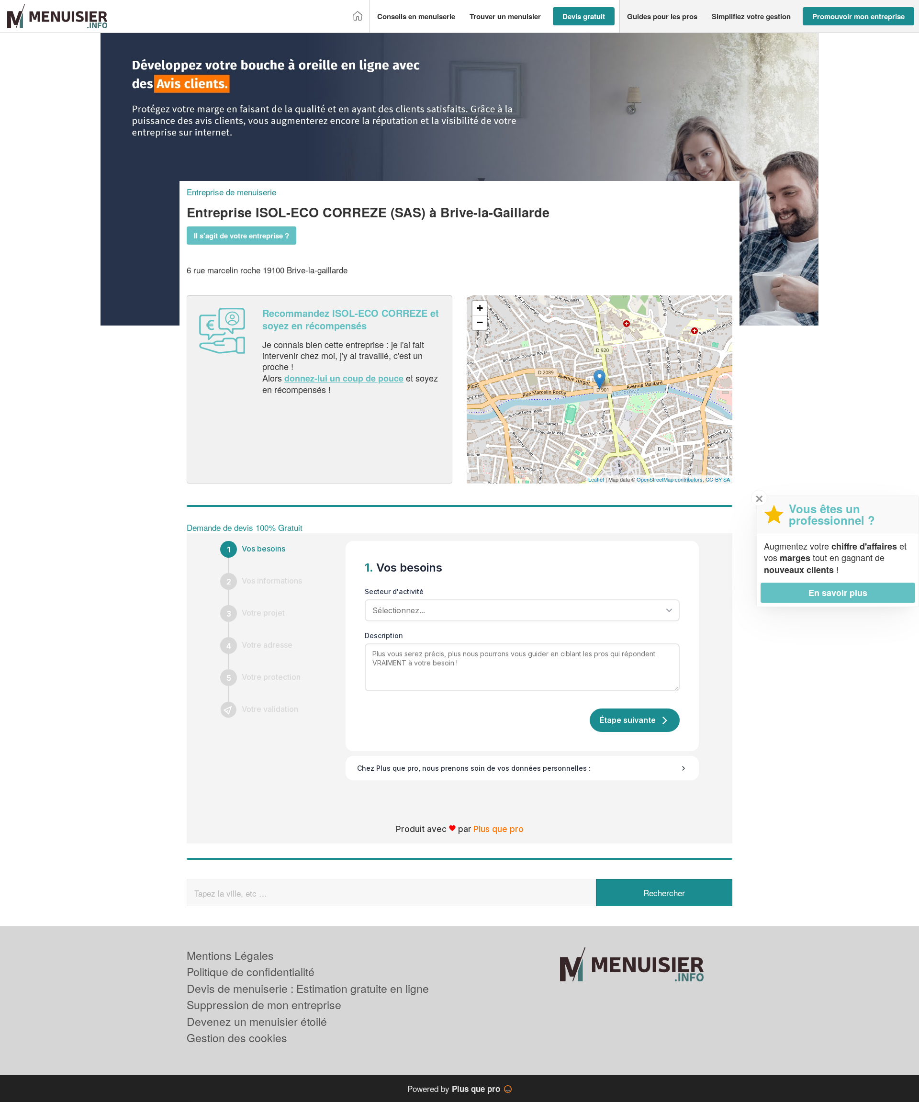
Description (384, 635)
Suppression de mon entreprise (264, 1004)
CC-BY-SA (718, 479)
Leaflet (596, 479)
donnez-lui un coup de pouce (343, 378)
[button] (416, 16)
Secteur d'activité (394, 591)
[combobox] (518, 610)
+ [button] (480, 308)
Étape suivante (628, 720)
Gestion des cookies (237, 1038)
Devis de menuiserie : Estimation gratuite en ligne (308, 988)
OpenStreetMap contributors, (671, 479)
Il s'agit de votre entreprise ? (241, 235)
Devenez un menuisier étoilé (257, 1021)
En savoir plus (837, 592)
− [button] (480, 322)
